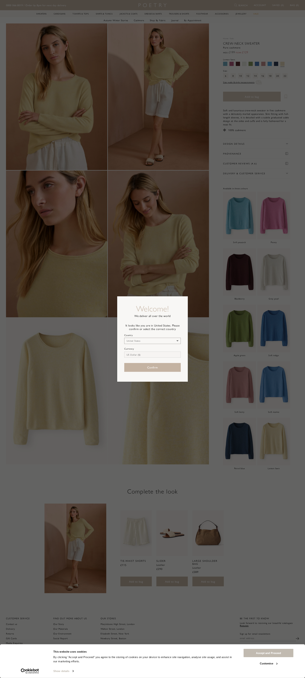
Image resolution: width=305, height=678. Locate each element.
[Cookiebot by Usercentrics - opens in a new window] (29, 671)
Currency (129, 348)
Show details (61, 671)
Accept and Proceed (268, 653)
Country (128, 335)
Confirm (152, 367)
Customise (266, 663)
